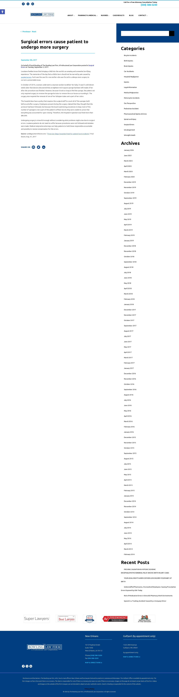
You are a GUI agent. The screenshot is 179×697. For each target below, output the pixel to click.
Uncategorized (129, 130)
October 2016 (129, 384)
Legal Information (130, 87)
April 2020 (128, 166)
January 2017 (129, 368)
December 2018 (130, 246)
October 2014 (129, 512)
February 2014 (129, 554)
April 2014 (128, 544)
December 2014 (130, 501)
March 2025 (128, 161)
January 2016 (129, 432)
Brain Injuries (128, 66)
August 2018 (128, 267)
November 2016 (130, 379)
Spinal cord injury (130, 119)
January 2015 (129, 496)
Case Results (118, 15)
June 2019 (128, 214)
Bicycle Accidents (130, 55)
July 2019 (127, 209)
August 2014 (128, 522)
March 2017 (128, 357)
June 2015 (128, 469)
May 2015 (127, 474)
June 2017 (128, 341)
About (70, 15)
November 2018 (130, 251)
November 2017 (130, 315)
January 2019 (129, 240)
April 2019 (128, 224)
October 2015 (129, 448)
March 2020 (128, 171)
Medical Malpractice (131, 92)
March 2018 (128, 294)
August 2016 (128, 395)
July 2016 (127, 400)
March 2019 (128, 230)
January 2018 (129, 304)
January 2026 (129, 150)
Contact (142, 15)
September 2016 (130, 389)
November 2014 (130, 506)
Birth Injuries (128, 61)
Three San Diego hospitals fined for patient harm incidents (68, 134)
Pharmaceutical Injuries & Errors (135, 114)
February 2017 (129, 363)
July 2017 (127, 336)
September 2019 (130, 198)
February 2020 (129, 177)
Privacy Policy (89, 689)
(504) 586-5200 (149, 5)
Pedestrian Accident (131, 108)
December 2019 (130, 182)
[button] (2, 11)
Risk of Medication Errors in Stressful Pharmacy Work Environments (148, 596)
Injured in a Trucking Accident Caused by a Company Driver (145, 601)
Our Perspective (130, 103)
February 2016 (129, 427)
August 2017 (128, 331)
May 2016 (127, 411)
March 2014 (128, 549)
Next (34, 32)
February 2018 (129, 299)
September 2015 (130, 453)
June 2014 (128, 533)
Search (171, 33)
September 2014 (130, 517)
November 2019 (130, 187)
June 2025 (128, 155)
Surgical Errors (129, 124)
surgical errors (26, 77)
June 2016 (128, 405)
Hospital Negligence (131, 77)
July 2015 (127, 464)
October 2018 (129, 256)
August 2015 (128, 458)
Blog (131, 15)
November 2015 (130, 443)
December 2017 (130, 310)
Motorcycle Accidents (132, 98)
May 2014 (127, 538)
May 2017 (127, 347)
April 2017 (128, 352)
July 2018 (127, 272)
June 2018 (128, 278)
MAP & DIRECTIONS (93, 662)
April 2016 (128, 416)
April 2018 (128, 288)
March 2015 (128, 485)
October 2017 (129, 320)
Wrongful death (129, 135)
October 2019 (129, 193)
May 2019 (127, 219)
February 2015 (129, 490)
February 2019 (129, 235)
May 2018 (127, 283)
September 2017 (130, 326)
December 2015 (130, 437)
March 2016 (128, 421)
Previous (26, 32)
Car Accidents (129, 71)
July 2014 (127, 528)
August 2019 (128, 203)
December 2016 (130, 373)
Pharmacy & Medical (87, 15)
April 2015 (128, 480)
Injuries (104, 15)
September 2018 (130, 262)
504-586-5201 (93, 658)
